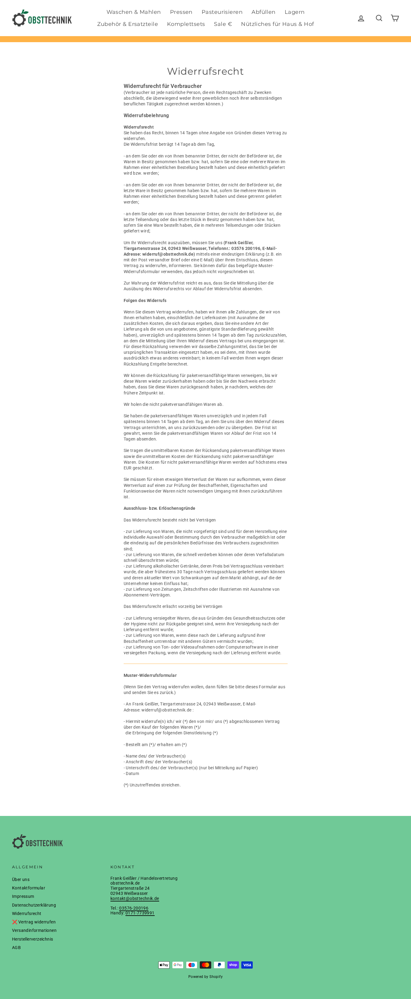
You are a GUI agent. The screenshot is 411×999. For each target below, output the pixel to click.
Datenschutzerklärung (34, 905)
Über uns (20, 879)
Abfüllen (264, 12)
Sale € (223, 24)
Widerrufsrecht (27, 913)
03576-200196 (133, 908)
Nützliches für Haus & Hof (277, 24)
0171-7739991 (140, 912)
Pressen (181, 12)
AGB (16, 947)
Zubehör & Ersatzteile (127, 24)
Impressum (23, 896)
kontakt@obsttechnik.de (134, 898)
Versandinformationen (34, 930)
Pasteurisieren (222, 12)
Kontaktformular (28, 887)
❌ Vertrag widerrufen (34, 922)
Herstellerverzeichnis (32, 939)
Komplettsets (186, 24)
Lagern (295, 12)
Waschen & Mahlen (134, 12)
